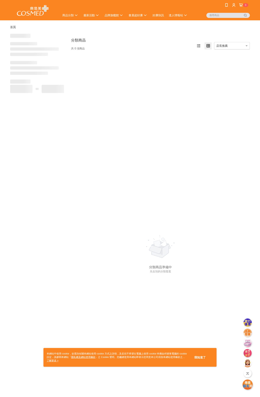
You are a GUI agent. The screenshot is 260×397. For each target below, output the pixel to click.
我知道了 (200, 357)
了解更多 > (52, 360)
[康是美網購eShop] (32, 10)
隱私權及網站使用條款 (83, 357)
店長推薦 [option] (222, 45)
